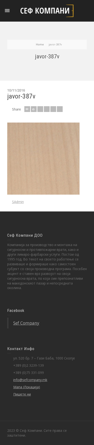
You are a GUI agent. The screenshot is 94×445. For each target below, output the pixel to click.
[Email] (27, 109)
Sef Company (26, 323)
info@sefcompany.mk (30, 379)
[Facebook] (40, 109)
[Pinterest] (47, 109)
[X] (34, 109)
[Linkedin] (53, 109)
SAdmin (18, 201)
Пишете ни (22, 394)
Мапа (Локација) (26, 387)
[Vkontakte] (60, 109)
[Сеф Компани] (47, 10)
